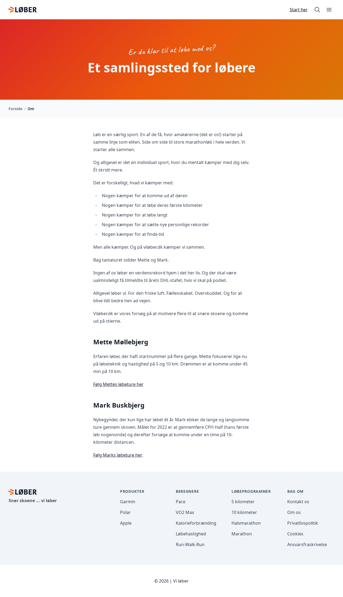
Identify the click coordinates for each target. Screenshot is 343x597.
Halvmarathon (246, 523)
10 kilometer (244, 512)
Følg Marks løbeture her (117, 455)
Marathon (242, 534)
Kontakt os (298, 502)
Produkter (132, 491)
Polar (125, 512)
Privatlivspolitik (302, 523)
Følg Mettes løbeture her (118, 384)
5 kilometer (243, 502)
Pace (180, 502)
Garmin (127, 502)
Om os (294, 512)
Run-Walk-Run (190, 544)
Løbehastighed (191, 534)
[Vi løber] (23, 9)
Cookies (295, 534)
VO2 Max (185, 512)
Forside (15, 108)
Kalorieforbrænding (196, 523)
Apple (126, 523)
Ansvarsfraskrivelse (307, 544)
